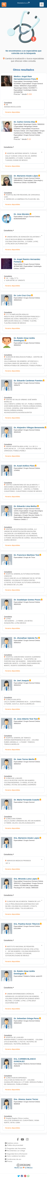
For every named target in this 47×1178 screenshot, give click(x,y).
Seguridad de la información (16, 1154)
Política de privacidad (15, 1145)
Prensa (9, 1161)
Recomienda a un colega (15, 1151)
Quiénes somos (12, 1143)
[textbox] (22, 156)
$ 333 (29, 94)
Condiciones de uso (13, 1159)
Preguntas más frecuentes (16, 1148)
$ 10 (29, 139)
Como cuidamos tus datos (15, 1156)
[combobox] (22, 156)
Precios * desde (20, 94)
